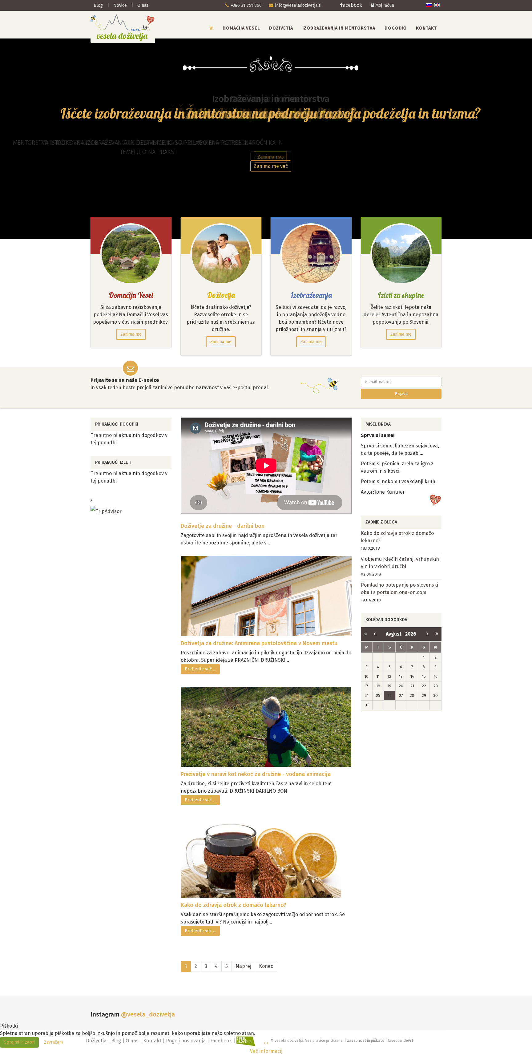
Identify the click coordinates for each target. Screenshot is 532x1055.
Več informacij (266, 1051)
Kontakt (426, 28)
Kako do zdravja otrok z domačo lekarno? (233, 905)
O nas (142, 5)
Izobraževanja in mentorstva (338, 28)
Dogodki (396, 28)
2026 (410, 634)
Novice (120, 5)
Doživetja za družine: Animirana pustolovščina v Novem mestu (259, 643)
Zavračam (53, 1042)
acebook (353, 5)
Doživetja (281, 28)
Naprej (243, 966)
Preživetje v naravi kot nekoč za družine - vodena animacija (256, 774)
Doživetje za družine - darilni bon (222, 526)
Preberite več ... (200, 669)
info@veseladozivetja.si (298, 5)
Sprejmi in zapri (19, 1042)
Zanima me (131, 334)
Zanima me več (271, 166)
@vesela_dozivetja (148, 1014)
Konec (266, 966)
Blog (98, 5)
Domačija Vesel (241, 28)
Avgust (395, 634)
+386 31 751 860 (246, 5)
